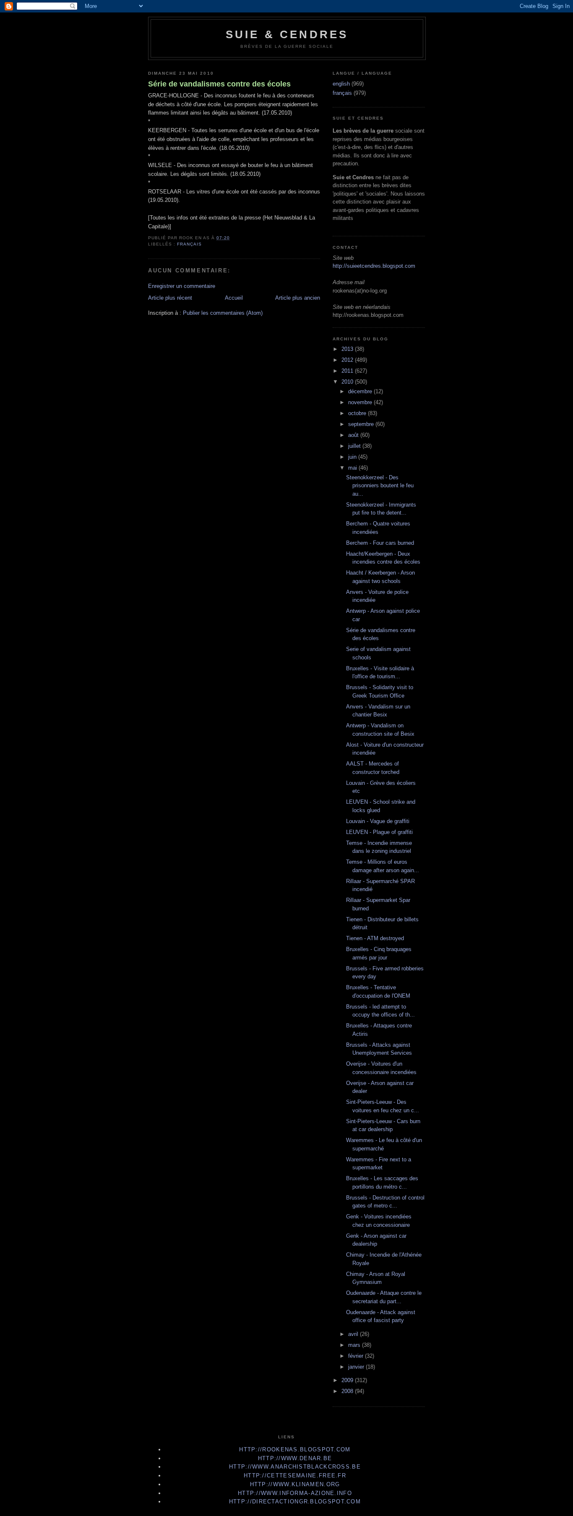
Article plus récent (170, 298)
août (354, 435)
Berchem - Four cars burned (380, 543)
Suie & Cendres (287, 34)
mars (355, 1345)
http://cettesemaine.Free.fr (295, 1475)
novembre (361, 402)
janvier (357, 1367)
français (189, 244)
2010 (348, 382)
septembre (361, 424)
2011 (348, 371)
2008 (348, 1391)
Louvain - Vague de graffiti (377, 821)
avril (354, 1334)
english (341, 84)
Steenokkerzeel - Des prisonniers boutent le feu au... (380, 485)
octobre (358, 413)
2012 (348, 360)
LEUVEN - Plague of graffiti (379, 832)
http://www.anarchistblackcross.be (295, 1467)
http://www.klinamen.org (295, 1484)
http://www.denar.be (295, 1458)
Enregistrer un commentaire (181, 286)
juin (353, 457)
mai (353, 468)
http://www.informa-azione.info (295, 1493)
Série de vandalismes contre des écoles (219, 84)
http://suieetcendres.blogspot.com (374, 266)
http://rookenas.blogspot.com (294, 1449)
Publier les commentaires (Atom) (223, 313)
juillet (355, 446)
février (356, 1356)
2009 (348, 1380)
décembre (361, 391)
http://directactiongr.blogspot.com (295, 1501)
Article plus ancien (297, 298)
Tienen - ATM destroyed (375, 938)
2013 (348, 349)
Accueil (234, 298)
